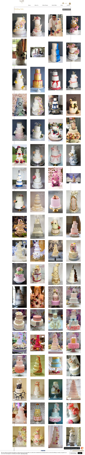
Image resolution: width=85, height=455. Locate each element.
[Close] (83, 453)
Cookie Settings (73, 453)
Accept (80, 453)
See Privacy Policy (24, 453)
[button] (70, 3)
